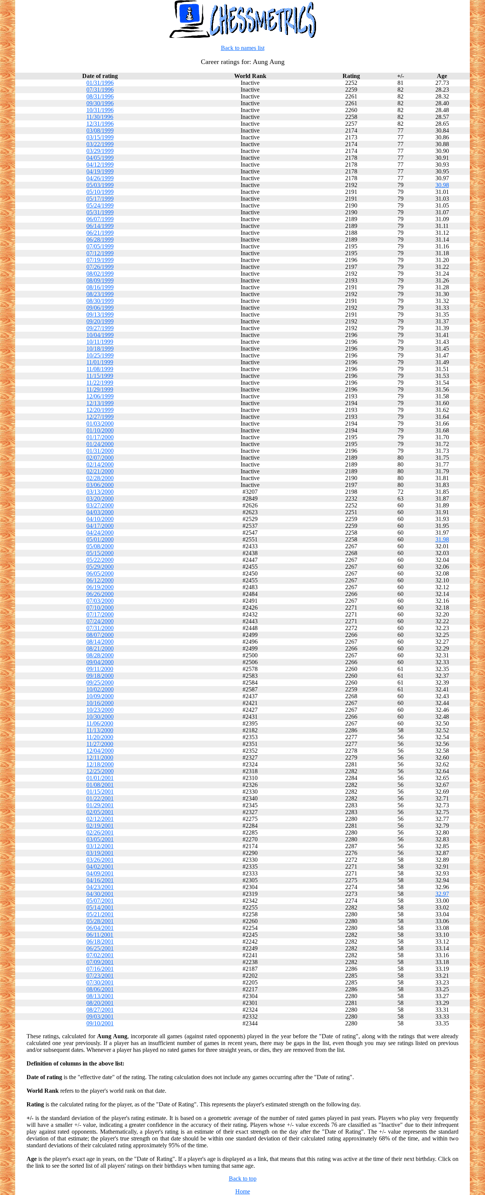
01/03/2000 (100, 423)
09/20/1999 (100, 321)
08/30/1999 (100, 301)
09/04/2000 (100, 662)
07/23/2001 (100, 975)
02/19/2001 (100, 825)
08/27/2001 (100, 1009)
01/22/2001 (100, 798)
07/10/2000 (100, 607)
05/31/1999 (100, 212)
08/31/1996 (100, 96)
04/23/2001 (100, 887)
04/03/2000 (100, 512)
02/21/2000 (100, 471)
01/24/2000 (100, 444)
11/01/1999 (99, 362)
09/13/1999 (100, 314)
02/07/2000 (100, 457)
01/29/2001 (100, 805)
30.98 (442, 185)
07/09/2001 (100, 962)
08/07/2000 (100, 635)
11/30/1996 (99, 117)
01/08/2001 (100, 785)
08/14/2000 (100, 641)
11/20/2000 (99, 737)
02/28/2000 (100, 478)
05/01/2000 (100, 539)
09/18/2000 (100, 675)
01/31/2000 (100, 451)
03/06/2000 (100, 485)
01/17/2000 (100, 437)
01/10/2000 (100, 430)
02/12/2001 (100, 819)
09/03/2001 (100, 1016)
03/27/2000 (100, 505)
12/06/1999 (100, 396)
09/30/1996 (100, 103)
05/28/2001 (100, 921)
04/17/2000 (100, 526)
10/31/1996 (100, 110)
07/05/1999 (100, 246)
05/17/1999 (100, 198)
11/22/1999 (99, 382)
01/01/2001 (100, 778)
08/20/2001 (100, 1003)
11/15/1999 (99, 376)
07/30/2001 (100, 982)
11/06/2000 (99, 723)
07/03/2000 (100, 601)
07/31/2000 (100, 628)
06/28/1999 (100, 239)
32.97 (442, 894)
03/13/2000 (100, 491)
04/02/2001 (100, 866)
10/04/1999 (100, 335)
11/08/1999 (99, 369)
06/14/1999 (100, 226)
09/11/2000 (99, 669)
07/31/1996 (100, 89)
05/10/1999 (100, 192)
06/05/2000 (100, 573)
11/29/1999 (99, 389)
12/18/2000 (100, 764)
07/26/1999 (100, 267)
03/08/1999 (100, 130)
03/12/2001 (100, 846)
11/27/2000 (99, 744)
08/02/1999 (100, 273)
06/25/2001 (100, 948)
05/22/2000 (100, 560)
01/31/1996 (100, 83)
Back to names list (242, 48)
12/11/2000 (99, 757)
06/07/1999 (100, 219)
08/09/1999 (100, 280)
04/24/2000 (100, 532)
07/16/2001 (100, 969)
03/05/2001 (100, 839)
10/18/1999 (100, 348)
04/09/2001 (100, 873)
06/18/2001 (100, 941)
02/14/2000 (100, 464)
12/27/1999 (100, 416)
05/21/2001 (100, 914)
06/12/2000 (100, 580)
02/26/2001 (100, 832)
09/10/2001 (100, 1023)
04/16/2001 (100, 880)
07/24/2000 (100, 621)
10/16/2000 (100, 703)
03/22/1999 (100, 144)
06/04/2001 (100, 928)
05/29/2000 (100, 566)
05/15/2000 (100, 553)
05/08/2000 (100, 546)
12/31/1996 (100, 123)
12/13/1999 (100, 403)
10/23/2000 (100, 710)
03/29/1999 (100, 151)
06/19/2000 (100, 587)
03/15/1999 (100, 137)
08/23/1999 (100, 294)
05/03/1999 (100, 185)
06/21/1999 (100, 232)
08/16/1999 (100, 287)
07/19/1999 (100, 260)
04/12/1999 (100, 164)
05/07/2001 (100, 900)
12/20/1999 (100, 410)
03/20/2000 (100, 498)
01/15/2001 (100, 791)
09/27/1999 (100, 328)
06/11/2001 (99, 934)
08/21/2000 (100, 648)
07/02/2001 (100, 955)
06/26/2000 (100, 594)
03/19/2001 (100, 853)
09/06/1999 (100, 307)
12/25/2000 (100, 771)
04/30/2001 (100, 894)
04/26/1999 (100, 178)
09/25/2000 (100, 682)
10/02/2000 (100, 689)
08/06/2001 (100, 989)
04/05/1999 (100, 157)
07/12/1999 (100, 253)
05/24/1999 (100, 205)
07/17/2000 (100, 614)
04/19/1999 (100, 171)
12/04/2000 (100, 750)
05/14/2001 (100, 907)
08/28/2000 (100, 655)
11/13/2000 (99, 730)
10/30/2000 (100, 716)
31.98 (442, 539)
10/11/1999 (99, 342)
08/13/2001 (100, 996)
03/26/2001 (100, 859)
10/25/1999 (100, 355)
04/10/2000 (100, 519)
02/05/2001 (100, 812)
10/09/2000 (100, 696)
